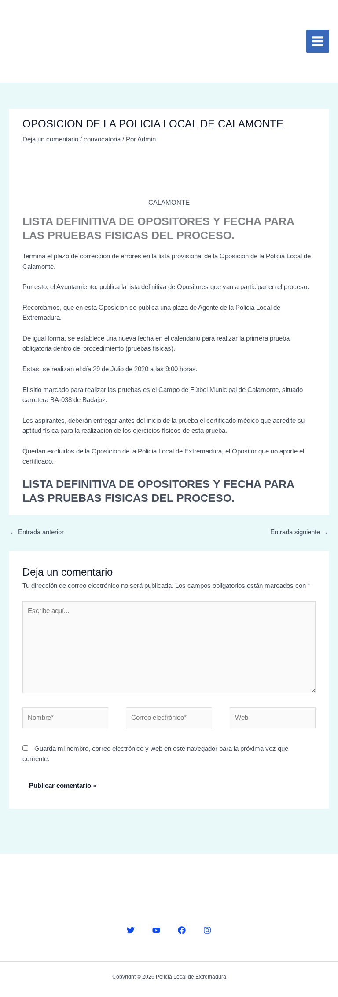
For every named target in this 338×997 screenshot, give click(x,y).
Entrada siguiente (299, 532)
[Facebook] (182, 930)
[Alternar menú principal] (317, 41)
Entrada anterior (37, 532)
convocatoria (102, 139)
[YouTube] (156, 930)
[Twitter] (131, 930)
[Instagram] (207, 930)
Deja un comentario (50, 139)
